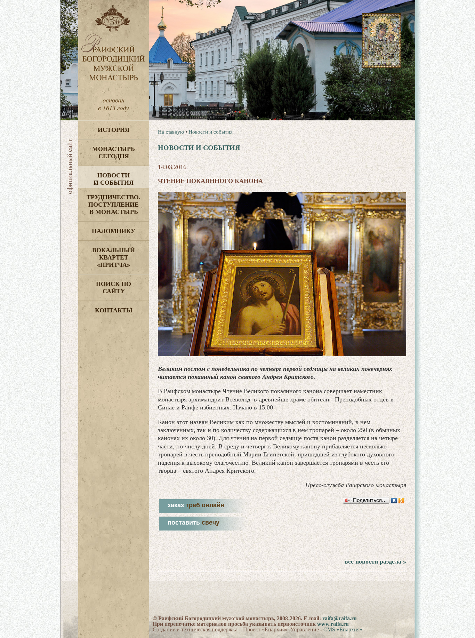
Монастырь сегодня (113, 152)
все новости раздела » (375, 561)
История (113, 129)
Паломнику (113, 231)
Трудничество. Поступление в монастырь (113, 204)
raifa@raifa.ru (339, 618)
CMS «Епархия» (342, 629)
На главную (171, 132)
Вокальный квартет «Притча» (113, 257)
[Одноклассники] (401, 500)
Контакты (113, 310)
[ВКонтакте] (394, 500)
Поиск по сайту (113, 287)
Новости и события (114, 179)
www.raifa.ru (333, 624)
